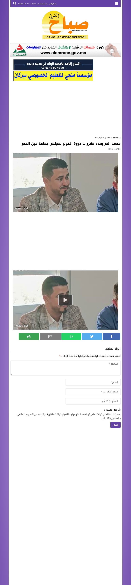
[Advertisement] (65, 107)
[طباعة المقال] (28, 336)
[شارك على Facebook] (111, 336)
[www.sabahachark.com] (65, 25)
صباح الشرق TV (102, 137)
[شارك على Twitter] (92, 336)
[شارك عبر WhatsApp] (71, 336)
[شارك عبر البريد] (50, 336)
